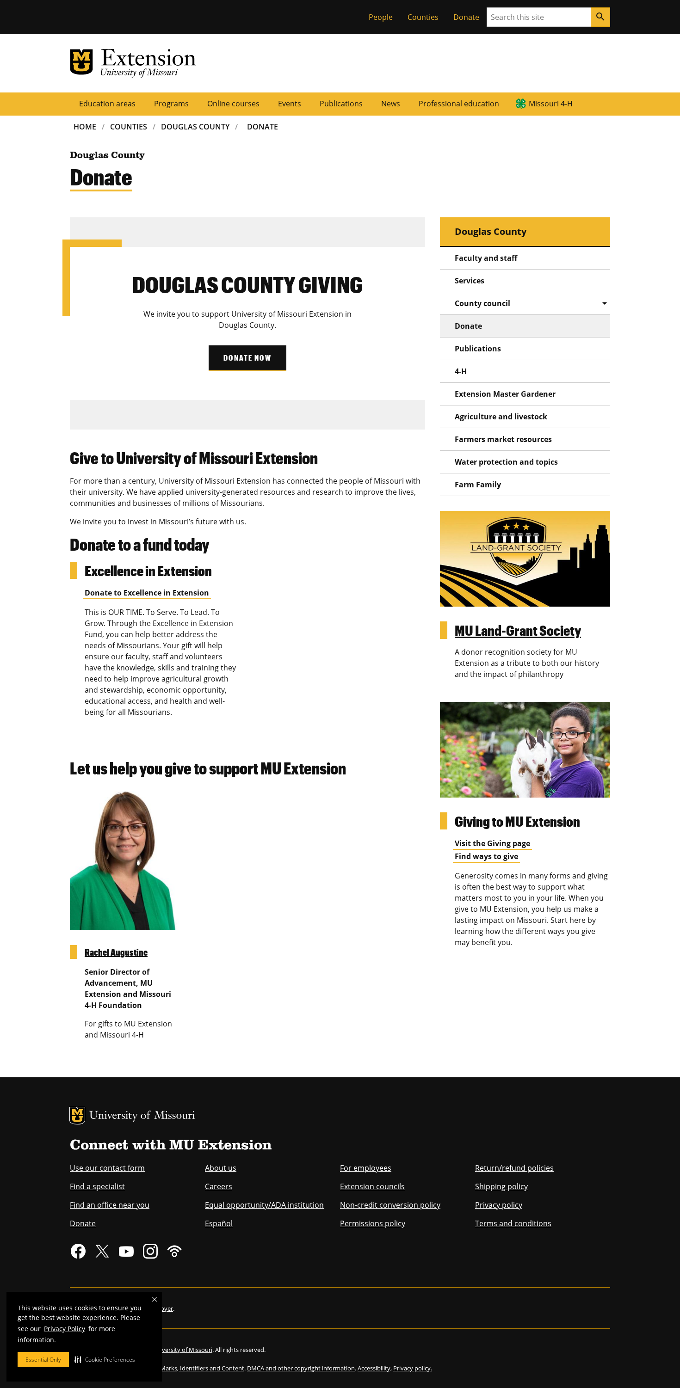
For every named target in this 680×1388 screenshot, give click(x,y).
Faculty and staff (486, 258)
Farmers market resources (503, 439)
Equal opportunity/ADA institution (264, 1205)
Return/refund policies (514, 1168)
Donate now (247, 357)
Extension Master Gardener (505, 394)
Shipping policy (501, 1186)
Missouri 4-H (551, 103)
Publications (341, 103)
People (381, 17)
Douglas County (195, 127)
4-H (461, 371)
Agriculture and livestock (501, 416)
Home (85, 127)
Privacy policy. (412, 1368)
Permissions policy (372, 1223)
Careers (218, 1186)
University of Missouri (142, 1116)
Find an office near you (109, 1205)
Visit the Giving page (492, 843)
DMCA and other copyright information (301, 1368)
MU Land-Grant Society (518, 630)
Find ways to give (486, 856)
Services (469, 281)
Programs (171, 103)
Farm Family (478, 484)
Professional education (459, 103)
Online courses (233, 103)
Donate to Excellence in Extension (147, 593)
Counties (423, 17)
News (390, 103)
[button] (105, 1359)
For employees (365, 1168)
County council (482, 303)
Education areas (107, 103)
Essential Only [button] (43, 1359)
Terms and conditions (513, 1223)
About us (220, 1168)
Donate (466, 17)
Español (219, 1223)
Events (289, 103)
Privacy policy (498, 1205)
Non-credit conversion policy (390, 1205)
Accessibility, (375, 1368)
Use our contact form (107, 1168)
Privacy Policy (64, 1328)
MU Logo (77, 1115)
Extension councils (372, 1186)
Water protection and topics (506, 462)
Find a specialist (97, 1186)
